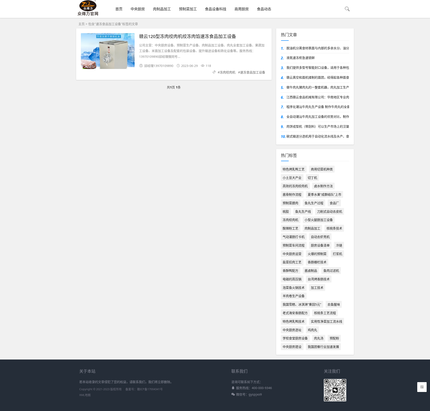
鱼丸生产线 (303, 211)
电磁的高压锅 (292, 279)
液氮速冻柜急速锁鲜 (300, 58)
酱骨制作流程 (292, 194)
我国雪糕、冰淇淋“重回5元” (302, 304)
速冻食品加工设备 (252, 72)
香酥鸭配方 (290, 270)
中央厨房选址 (292, 330)
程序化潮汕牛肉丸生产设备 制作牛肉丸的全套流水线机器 (317, 107)
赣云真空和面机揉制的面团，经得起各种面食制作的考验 (317, 77)
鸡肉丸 (312, 330)
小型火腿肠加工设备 (319, 220)
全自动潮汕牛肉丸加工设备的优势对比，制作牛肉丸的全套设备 (317, 116)
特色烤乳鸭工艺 (294, 169)
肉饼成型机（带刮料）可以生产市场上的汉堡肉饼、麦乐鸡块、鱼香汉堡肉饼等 (317, 126)
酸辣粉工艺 (290, 228)
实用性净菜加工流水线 (326, 321)
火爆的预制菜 (317, 254)
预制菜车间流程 (294, 245)
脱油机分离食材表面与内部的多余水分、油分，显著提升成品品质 (317, 48)
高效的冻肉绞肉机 (295, 186)
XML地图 (85, 395)
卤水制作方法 (323, 186)
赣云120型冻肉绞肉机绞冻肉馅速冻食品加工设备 (187, 36)
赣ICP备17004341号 (150, 389)
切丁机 (312, 178)
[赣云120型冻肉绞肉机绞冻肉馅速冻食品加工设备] (108, 52)
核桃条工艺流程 (325, 313)
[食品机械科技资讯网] (88, 15)
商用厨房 (241, 8)
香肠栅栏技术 (317, 262)
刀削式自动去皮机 (329, 211)
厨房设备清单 (320, 245)
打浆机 (337, 254)
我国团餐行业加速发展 (323, 347)
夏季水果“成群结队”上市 (324, 194)
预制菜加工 (188, 8)
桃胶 (286, 211)
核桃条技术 (334, 228)
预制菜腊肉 (290, 203)
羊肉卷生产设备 (294, 296)
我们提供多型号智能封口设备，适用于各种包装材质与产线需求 (317, 67)
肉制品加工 (162, 8)
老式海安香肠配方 (295, 313)
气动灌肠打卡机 (294, 237)
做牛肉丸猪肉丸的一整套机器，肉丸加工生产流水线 (317, 87)
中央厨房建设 (292, 347)
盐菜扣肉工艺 (292, 262)
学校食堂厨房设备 (295, 338)
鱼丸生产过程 (314, 203)
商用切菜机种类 (322, 169)
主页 (81, 24)
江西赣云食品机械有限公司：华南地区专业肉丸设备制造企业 (317, 97)
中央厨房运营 (292, 254)
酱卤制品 (311, 270)
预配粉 (334, 338)
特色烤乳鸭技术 (294, 321)
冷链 (339, 245)
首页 (119, 8)
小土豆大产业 (292, 178)
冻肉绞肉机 (227, 72)
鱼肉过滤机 (331, 270)
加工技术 (317, 287)
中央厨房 (138, 8)
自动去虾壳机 (320, 237)
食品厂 (334, 203)
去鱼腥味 (333, 304)
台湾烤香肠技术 (319, 279)
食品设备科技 (215, 8)
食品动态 (264, 8)
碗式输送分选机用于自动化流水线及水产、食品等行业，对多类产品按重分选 (317, 136)
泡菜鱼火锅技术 (294, 287)
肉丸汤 (318, 338)
